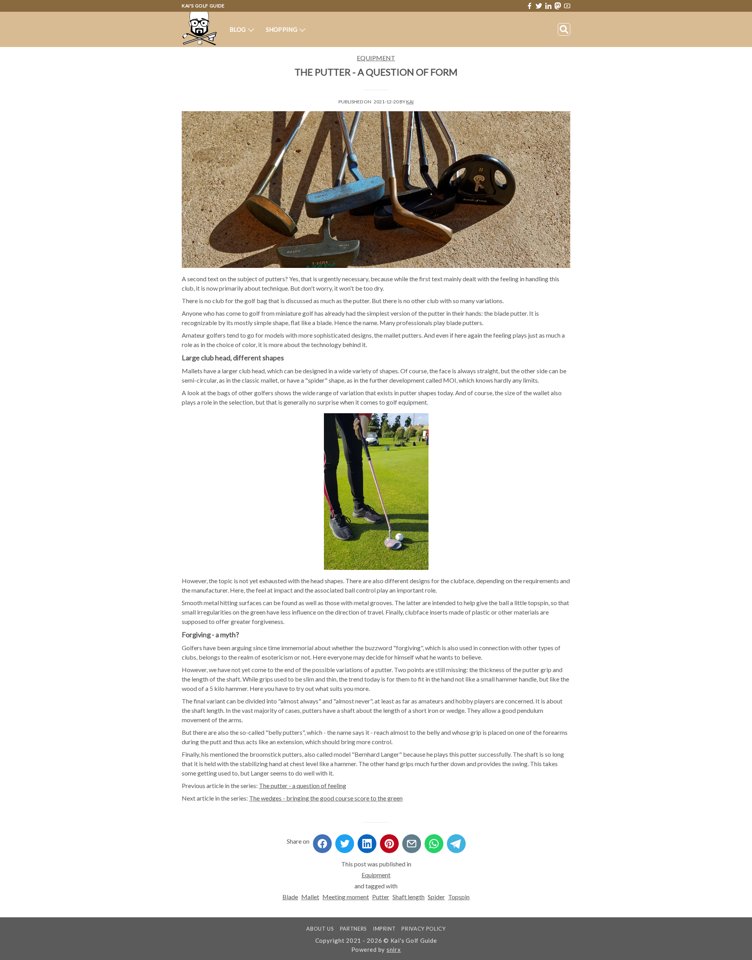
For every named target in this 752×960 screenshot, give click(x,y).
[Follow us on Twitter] (539, 6)
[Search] (564, 29)
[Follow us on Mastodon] (558, 5)
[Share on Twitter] (344, 841)
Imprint (384, 929)
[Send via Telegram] (456, 841)
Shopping (282, 29)
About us (320, 929)
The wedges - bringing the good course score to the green (326, 798)
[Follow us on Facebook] (529, 6)
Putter (380, 896)
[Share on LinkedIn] (367, 841)
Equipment (376, 57)
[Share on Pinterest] (389, 841)
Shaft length (408, 896)
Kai (410, 102)
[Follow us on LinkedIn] (548, 6)
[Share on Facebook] (322, 841)
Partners (353, 929)
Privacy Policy (423, 929)
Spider (436, 896)
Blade (290, 896)
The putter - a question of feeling (302, 785)
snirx (394, 949)
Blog (238, 29)
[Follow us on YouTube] (567, 6)
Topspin (459, 896)
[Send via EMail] (411, 841)
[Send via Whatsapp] (434, 841)
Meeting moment (345, 896)
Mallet (310, 896)
